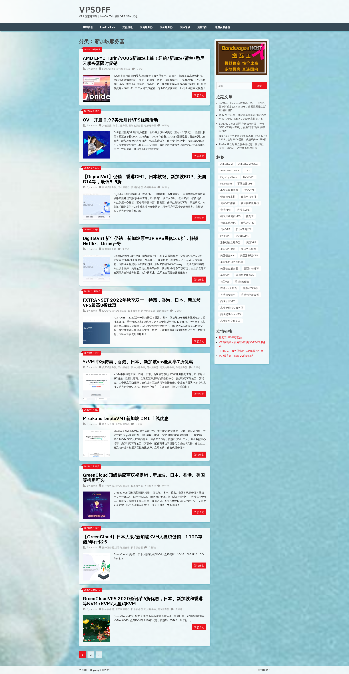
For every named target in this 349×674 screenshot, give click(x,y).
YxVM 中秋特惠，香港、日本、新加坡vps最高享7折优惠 (138, 361)
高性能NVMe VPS (230, 314)
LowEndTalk (107, 27)
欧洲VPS (225, 235)
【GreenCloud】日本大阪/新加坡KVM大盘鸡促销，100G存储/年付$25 (142, 539)
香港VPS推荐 (250, 288)
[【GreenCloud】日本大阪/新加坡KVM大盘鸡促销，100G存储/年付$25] (96, 566)
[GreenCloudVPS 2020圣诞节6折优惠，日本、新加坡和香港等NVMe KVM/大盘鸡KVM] (96, 628)
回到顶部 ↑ (264, 670)
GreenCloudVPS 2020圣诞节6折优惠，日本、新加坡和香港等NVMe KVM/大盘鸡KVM (143, 601)
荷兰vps (224, 281)
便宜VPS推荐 (227, 203)
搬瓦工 (250, 216)
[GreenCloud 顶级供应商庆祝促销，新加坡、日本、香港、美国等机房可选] (96, 505)
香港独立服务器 (250, 294)
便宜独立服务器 (250, 203)
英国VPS (225, 275)
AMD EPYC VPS (229, 170)
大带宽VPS (243, 209)
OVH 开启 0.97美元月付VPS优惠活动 (120, 119)
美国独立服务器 (229, 268)
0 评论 (140, 69)
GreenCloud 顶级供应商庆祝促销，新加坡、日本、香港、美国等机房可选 (144, 477)
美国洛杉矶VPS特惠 (231, 262)
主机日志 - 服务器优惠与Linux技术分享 (241, 350)
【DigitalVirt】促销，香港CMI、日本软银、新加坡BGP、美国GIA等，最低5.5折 (144, 179)
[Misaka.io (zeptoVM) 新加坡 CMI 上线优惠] (96, 443)
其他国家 (107, 125)
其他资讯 (128, 27)
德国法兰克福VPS (230, 216)
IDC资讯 (88, 27)
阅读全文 (199, 95)
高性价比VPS (227, 301)
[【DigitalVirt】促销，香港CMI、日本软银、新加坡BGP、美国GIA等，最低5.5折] (96, 206)
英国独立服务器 (245, 275)
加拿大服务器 (120, 125)
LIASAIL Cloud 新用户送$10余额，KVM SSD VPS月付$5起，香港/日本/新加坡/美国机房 (242, 127)
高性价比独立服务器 (231, 307)
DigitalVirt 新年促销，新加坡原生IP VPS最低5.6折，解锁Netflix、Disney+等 (140, 241)
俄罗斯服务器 (109, 367)
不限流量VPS (244, 183)
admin (94, 69)
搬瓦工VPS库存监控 (230, 337)
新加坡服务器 (123, 69)
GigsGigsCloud (229, 177)
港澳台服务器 (222, 27)
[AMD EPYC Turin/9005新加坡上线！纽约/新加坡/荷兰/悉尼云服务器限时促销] (96, 88)
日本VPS (225, 229)
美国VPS (251, 242)
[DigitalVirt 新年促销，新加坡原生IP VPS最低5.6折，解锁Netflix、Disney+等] (96, 268)
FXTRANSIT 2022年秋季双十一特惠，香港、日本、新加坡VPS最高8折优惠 (142, 302)
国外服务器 (166, 27)
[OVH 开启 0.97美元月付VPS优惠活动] (96, 144)
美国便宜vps (227, 255)
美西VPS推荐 (251, 268)
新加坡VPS (247, 222)
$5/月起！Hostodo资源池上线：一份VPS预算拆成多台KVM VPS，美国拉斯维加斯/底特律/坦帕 (242, 106)
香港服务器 (150, 187)
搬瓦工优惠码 (228, 222)
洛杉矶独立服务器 (230, 242)
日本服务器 (124, 187)
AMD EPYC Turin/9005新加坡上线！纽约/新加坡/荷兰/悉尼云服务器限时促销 (143, 60)
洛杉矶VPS (242, 235)
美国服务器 (137, 187)
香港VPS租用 (227, 294)
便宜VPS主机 (227, 196)
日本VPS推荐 (243, 229)
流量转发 (202, 27)
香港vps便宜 (242, 281)
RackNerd (226, 183)
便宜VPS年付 (248, 196)
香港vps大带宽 (228, 288)
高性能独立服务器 (230, 320)
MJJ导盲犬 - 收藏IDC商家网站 (236, 355)
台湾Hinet (225, 209)
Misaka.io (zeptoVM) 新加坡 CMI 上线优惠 (126, 418)
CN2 (247, 170)
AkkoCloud (226, 164)
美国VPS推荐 (248, 248)
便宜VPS (249, 190)
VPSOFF (94, 9)
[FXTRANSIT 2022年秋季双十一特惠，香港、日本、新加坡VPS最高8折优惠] (96, 330)
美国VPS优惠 (227, 248)
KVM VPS (248, 177)
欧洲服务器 (150, 125)
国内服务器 (146, 27)
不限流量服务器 (229, 190)
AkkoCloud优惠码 (248, 164)
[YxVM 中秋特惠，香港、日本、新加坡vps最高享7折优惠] (96, 386)
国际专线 (185, 27)
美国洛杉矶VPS (249, 255)
